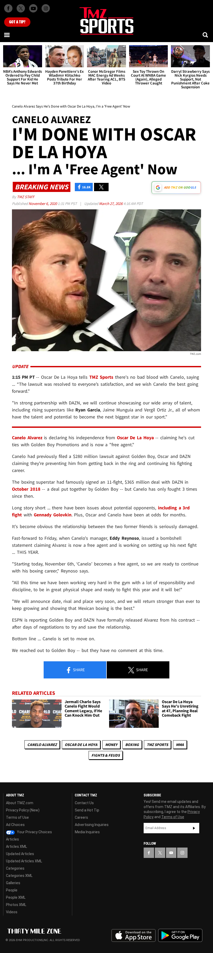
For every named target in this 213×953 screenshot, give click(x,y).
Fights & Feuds (105, 755)
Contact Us (84, 803)
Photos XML (16, 905)
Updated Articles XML (24, 861)
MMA (180, 744)
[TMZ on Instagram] (46, 8)
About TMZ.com (19, 803)
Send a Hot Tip (87, 810)
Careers (81, 817)
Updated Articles (20, 854)
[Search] (205, 35)
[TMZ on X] (21, 8)
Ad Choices (15, 825)
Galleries (13, 883)
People (11, 890)
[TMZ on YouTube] (171, 853)
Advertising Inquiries (92, 825)
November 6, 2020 (43, 203)
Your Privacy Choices (34, 832)
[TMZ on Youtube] (33, 8)
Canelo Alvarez (42, 744)
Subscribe (194, 828)
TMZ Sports (101, 377)
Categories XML (19, 876)
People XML (15, 897)
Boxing (132, 744)
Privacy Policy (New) (22, 810)
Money (111, 744)
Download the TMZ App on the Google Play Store (180, 935)
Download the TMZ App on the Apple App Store (133, 935)
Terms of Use (17, 817)
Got (17, 22)
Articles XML (16, 846)
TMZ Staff (25, 196)
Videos (11, 912)
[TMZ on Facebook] (8, 8)
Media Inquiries (87, 832)
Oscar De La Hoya (81, 744)
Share (78, 669)
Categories (15, 868)
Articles (12, 839)
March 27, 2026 (111, 203)
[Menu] (7, 35)
